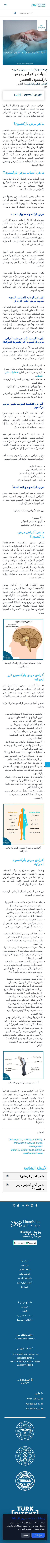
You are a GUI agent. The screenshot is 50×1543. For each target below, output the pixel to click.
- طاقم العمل (25, 1269)
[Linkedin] (23, 1205)
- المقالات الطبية (25, 1278)
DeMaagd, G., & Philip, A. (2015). (25, 1143)
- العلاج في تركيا (25, 1302)
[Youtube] (27, 1205)
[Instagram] (32, 1205)
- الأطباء (25, 1311)
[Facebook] (36, 1205)
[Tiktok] (18, 1205)
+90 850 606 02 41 (34, 1408)
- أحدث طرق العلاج (25, 1282)
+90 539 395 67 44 (34, 1403)
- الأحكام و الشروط (25, 1320)
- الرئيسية (25, 1260)
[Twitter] (14, 1205)
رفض (25, 1535)
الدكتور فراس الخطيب (36, 83)
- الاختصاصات (25, 1274)
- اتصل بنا (25, 1287)
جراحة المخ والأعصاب (38, 69)
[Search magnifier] (15, 13)
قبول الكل (38, 1535)
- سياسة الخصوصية (25, 1315)
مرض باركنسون (20, 69)
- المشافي (25, 1307)
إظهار (18, 94)
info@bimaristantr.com (25, 1338)
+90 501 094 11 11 (34, 1398)
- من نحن (25, 1265)
